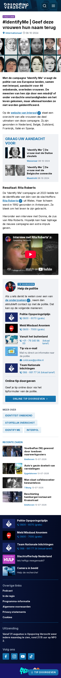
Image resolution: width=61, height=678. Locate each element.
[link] (19, 415)
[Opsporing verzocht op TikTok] (31, 656)
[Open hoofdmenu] (53, 5)
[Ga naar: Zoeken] (44, 5)
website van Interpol (24, 112)
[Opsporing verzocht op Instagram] (14, 656)
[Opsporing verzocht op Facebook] (6, 656)
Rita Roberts (10, 200)
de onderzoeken (15, 300)
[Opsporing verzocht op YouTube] (23, 656)
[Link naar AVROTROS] (24, 671)
